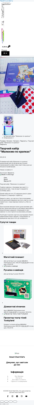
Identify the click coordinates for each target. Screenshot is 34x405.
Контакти (19, 378)
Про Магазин (19, 376)
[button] (4, 50)
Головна (2, 141)
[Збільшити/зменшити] (2, 402)
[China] (7, 174)
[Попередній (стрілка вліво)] (2, 404)
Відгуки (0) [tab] (7, 181)
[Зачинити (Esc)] (15, 402)
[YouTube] (26, 397)
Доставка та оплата (19, 380)
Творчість (23, 141)
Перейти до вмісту (6, 1)
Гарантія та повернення (19, 381)
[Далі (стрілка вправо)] (6, 404)
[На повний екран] (6, 402)
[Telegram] (17, 397)
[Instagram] (12, 397)
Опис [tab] (5, 178)
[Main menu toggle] (5, 53)
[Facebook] (8, 397)
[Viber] (22, 397)
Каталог (9, 141)
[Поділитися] (11, 402)
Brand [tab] (6, 179)
